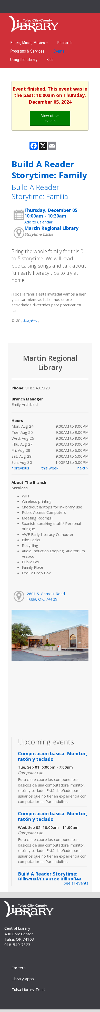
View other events (50, 118)
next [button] (81, 467)
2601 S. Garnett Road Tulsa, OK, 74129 (46, 596)
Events (58, 51)
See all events (76, 883)
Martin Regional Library (51, 228)
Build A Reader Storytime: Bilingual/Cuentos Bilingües (49, 876)
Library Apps (23, 978)
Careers (19, 967)
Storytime (30, 320)
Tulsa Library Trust (28, 989)
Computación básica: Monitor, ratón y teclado (52, 756)
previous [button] (21, 467)
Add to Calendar (38, 221)
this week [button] (49, 467)
